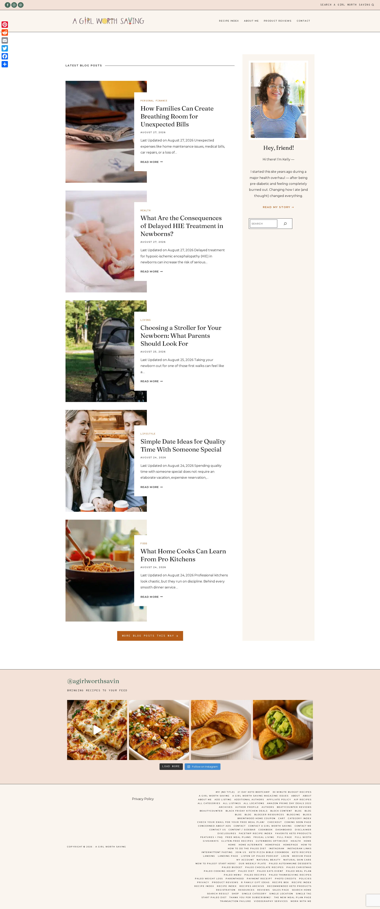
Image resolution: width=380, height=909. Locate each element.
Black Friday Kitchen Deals (247, 811)
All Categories (209, 803)
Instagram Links (299, 848)
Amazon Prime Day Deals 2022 (289, 803)
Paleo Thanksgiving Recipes (290, 875)
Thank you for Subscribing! (250, 897)
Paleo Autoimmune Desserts (290, 863)
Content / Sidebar (242, 829)
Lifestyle (148, 433)
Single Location (281, 893)
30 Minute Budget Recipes (292, 792)
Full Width (303, 837)
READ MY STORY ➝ (278, 207)
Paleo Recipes (255, 875)
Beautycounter (211, 811)
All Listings (232, 803)
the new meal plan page (293, 897)
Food (144, 543)
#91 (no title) (225, 792)
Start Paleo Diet (214, 897)
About (295, 795)
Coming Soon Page (298, 822)
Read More (152, 161)
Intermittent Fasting (217, 852)
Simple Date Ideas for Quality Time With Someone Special (183, 445)
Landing (209, 856)
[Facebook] (7, 5)
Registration (226, 890)
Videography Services (271, 901)
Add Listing (223, 799)
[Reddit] (5, 32)
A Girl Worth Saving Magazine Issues (260, 795)
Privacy (203, 882)
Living (146, 320)
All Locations (254, 803)
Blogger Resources (269, 814)
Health (146, 210)
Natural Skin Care (297, 859)
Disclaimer (303, 829)
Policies (305, 878)
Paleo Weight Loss (209, 878)
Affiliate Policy (279, 799)
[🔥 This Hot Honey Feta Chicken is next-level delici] (159, 730)
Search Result (218, 893)
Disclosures (227, 833)
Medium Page (302, 856)
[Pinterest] (21, 5)
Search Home (302, 890)
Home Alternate (251, 844)
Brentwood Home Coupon (257, 818)
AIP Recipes (303, 799)
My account (245, 859)
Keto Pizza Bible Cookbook (269, 852)
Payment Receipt (259, 878)
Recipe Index (229, 21)
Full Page (284, 837)
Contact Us (217, 829)
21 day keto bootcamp (254, 792)
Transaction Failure (235, 901)
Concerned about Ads (214, 826)
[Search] (285, 224)
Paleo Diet (246, 871)
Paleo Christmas (299, 867)
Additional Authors (249, 799)
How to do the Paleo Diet (247, 848)
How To (306, 844)
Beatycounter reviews (294, 807)
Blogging (293, 814)
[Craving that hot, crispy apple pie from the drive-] (221, 730)
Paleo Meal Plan (299, 871)
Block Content (281, 811)
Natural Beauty (269, 859)
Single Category (254, 893)
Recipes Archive (251, 886)
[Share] (5, 64)
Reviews (263, 890)
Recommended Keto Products (289, 886)
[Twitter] (5, 48)
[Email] (5, 40)
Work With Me (301, 901)
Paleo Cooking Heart (220, 871)
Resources (246, 890)
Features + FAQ (211, 837)
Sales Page (281, 890)
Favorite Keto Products (293, 833)
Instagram (276, 848)
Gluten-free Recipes (237, 841)
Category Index (300, 818)
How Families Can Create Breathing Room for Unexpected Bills (177, 116)
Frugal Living (264, 837)
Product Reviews (278, 21)
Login (285, 856)
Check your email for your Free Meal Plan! (231, 822)
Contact (303, 21)
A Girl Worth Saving (214, 795)
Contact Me (303, 826)
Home (308, 841)
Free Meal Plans (238, 837)
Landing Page (228, 856)
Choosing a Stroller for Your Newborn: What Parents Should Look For (181, 335)
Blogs (307, 814)
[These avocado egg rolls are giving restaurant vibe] (283, 730)
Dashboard (284, 829)
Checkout (275, 822)
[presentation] (106, 132)
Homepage (272, 844)
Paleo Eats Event (270, 871)
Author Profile (247, 807)
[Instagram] (14, 5)
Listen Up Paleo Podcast (259, 856)
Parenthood (235, 878)
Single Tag (304, 893)
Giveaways (211, 841)
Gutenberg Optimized (272, 841)
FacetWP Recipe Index (256, 833)
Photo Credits (285, 878)
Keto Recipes (302, 852)
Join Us (241, 852)
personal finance (154, 100)
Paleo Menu (233, 875)
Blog (298, 811)
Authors (268, 807)
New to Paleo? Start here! (216, 863)
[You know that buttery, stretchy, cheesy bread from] (97, 730)
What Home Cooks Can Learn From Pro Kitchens (183, 555)
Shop (235, 893)
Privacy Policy (143, 799)
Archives (226, 807)
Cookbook (265, 829)
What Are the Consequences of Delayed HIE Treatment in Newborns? (182, 226)
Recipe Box (280, 882)
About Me (251, 21)
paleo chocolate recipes (264, 867)
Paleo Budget (232, 867)
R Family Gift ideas (255, 882)
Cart (281, 818)
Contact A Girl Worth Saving (270, 826)
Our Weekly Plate (252, 863)
